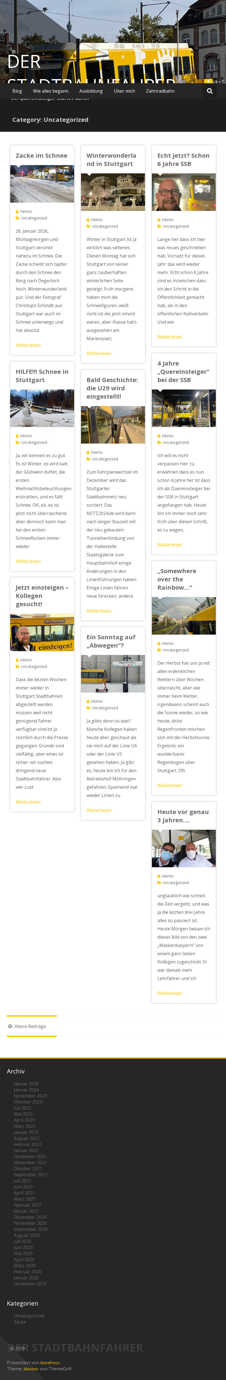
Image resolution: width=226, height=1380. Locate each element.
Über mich (124, 91)
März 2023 (25, 1126)
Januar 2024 (26, 1090)
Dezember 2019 (30, 1284)
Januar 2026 (26, 1084)
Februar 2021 (27, 1205)
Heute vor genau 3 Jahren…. (183, 815)
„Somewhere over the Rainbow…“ (176, 579)
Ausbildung (91, 91)
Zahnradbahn (160, 91)
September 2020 (31, 1229)
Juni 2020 (23, 1247)
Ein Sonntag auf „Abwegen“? (111, 641)
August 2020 (27, 1235)
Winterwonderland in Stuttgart (111, 159)
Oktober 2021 (28, 1169)
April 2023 (24, 1120)
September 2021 (31, 1175)
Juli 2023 (22, 1108)
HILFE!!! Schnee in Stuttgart (42, 375)
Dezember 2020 (30, 1217)
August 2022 (27, 1138)
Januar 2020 (26, 1278)
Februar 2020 (27, 1272)
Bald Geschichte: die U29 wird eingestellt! (112, 387)
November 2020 (30, 1223)
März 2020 (25, 1266)
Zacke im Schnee (41, 155)
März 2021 (25, 1199)
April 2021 (24, 1193)
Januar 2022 (26, 1150)
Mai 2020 (23, 1253)
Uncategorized (34, 218)
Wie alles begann (50, 91)
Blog (17, 91)
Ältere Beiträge (30, 1026)
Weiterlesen (28, 345)
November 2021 (30, 1162)
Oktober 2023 (28, 1102)
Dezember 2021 (30, 1156)
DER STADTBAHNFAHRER (91, 73)
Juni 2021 (23, 1187)
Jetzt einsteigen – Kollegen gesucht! (42, 595)
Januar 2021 (26, 1211)
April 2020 (24, 1260)
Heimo (26, 211)
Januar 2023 (26, 1132)
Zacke (20, 1322)
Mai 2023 (23, 1114)
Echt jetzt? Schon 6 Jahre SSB (183, 159)
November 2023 (30, 1096)
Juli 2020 (22, 1241)
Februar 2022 (27, 1144)
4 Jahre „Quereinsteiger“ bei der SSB (183, 371)
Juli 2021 (22, 1181)
